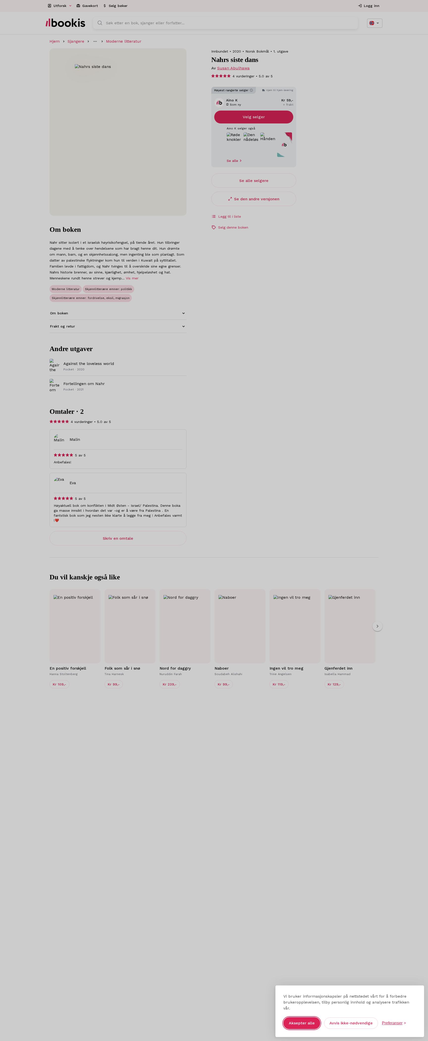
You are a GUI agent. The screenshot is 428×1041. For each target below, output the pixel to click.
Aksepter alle (302, 1023)
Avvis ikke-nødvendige (351, 1023)
